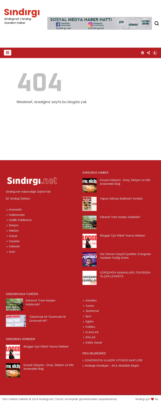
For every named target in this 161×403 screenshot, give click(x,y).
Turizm (89, 306)
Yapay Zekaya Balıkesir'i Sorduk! (121, 198)
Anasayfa (15, 209)
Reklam (14, 230)
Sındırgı (22, 12)
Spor (88, 316)
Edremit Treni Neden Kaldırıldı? (120, 217)
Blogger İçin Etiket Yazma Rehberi (122, 235)
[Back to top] (151, 393)
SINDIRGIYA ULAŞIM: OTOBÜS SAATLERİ (114, 360)
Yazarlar (14, 241)
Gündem (91, 300)
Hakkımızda (17, 215)
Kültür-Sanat (93, 342)
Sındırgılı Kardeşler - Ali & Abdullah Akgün (112, 365)
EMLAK (90, 337)
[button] (7, 52)
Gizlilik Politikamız (20, 220)
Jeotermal (92, 311)
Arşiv (12, 251)
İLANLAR (92, 332)
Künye (13, 236)
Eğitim (89, 321)
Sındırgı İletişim (19, 198)
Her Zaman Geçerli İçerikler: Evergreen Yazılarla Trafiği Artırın (125, 256)
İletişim (13, 225)
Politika (90, 327)
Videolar (14, 246)
